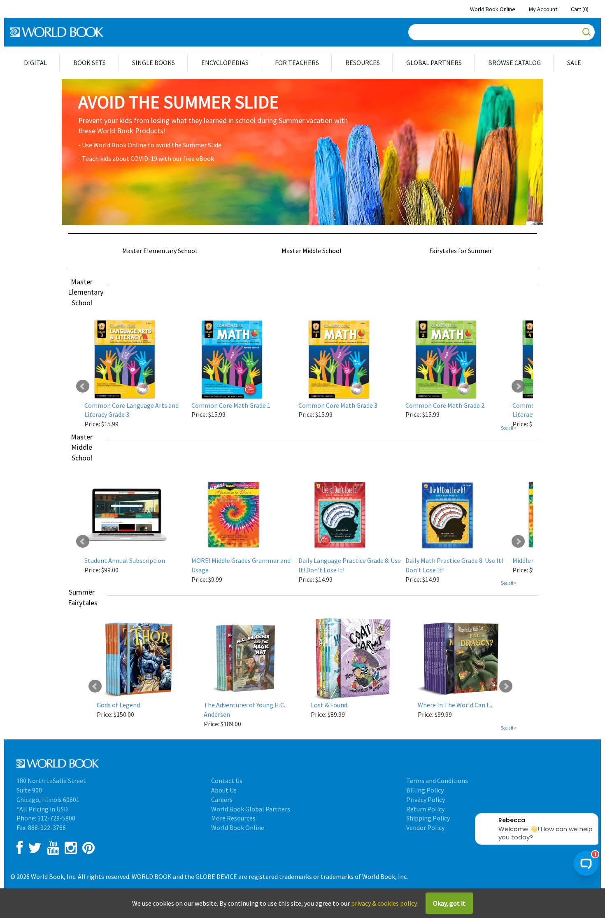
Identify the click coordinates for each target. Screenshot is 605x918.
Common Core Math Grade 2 (444, 405)
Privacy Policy (425, 799)
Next (518, 386)
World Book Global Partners (250, 809)
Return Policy (425, 809)
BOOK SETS (89, 62)
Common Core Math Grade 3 (337, 405)
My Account (543, 9)
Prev (82, 386)
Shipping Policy (428, 818)
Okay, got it (449, 903)
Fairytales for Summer (460, 250)
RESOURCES (362, 62)
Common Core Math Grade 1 (230, 405)
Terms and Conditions (437, 780)
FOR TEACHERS (297, 62)
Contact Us (226, 780)
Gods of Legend (118, 705)
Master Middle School (312, 250)
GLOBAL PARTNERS (434, 62)
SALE (574, 62)
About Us (224, 790)
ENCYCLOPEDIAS (225, 62)
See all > (509, 428)
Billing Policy (425, 790)
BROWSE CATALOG (514, 62)
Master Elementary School (159, 250)
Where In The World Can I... (455, 705)
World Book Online (492, 9)
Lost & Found (329, 705)
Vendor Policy (425, 827)
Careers (222, 799)
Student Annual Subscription (124, 560)
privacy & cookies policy (384, 903)
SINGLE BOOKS (153, 62)
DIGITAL (35, 62)
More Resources (233, 818)
